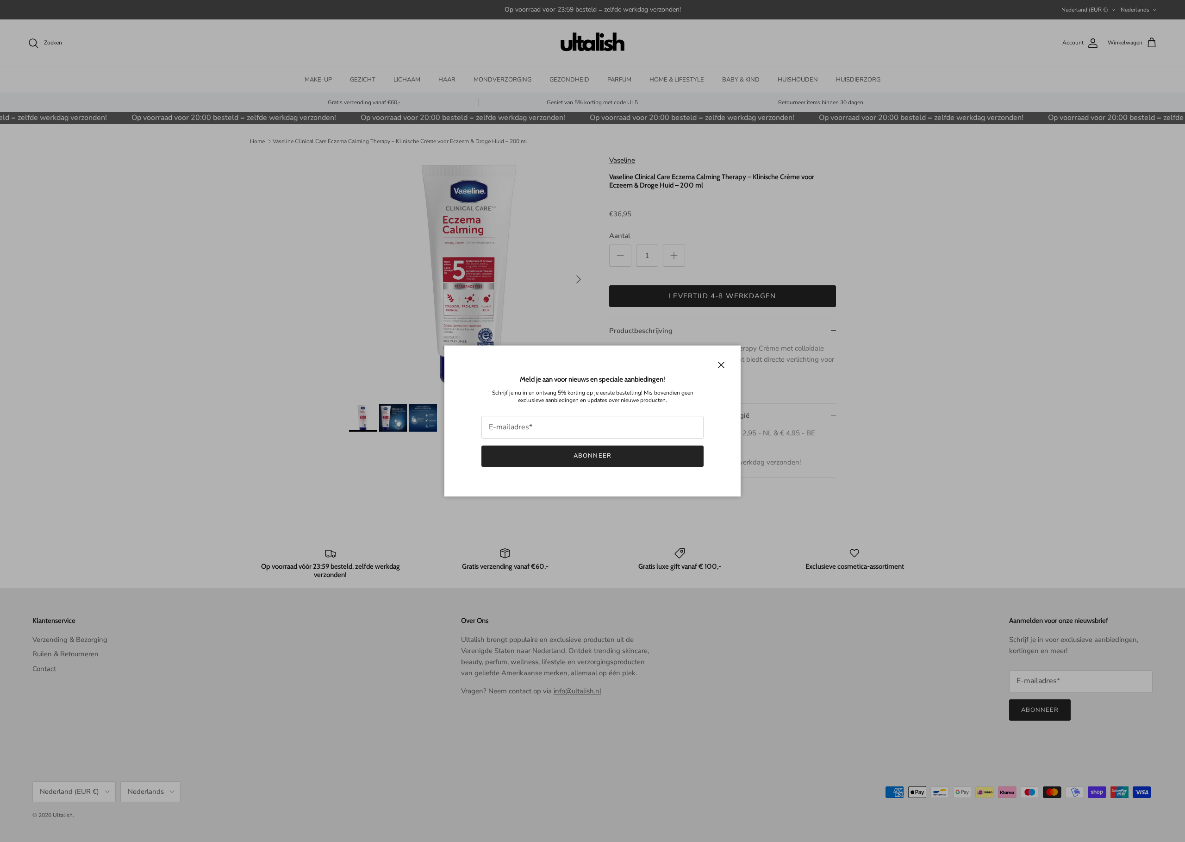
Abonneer (592, 456)
